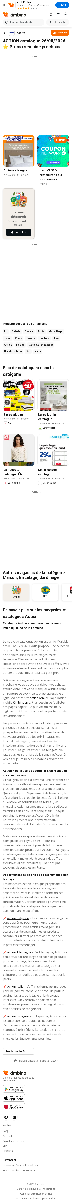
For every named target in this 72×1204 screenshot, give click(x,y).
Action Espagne (18, 1016)
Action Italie (15, 986)
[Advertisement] (36, 94)
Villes (6, 1146)
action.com (37, 698)
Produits (8, 1151)
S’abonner (61, 32)
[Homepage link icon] (15, 1060)
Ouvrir (62, 5)
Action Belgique (18, 918)
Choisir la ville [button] (60, 22)
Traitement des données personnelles (36, 1198)
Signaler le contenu (14, 1141)
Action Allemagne (19, 952)
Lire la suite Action (18, 1051)
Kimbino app (21, 702)
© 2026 (36, 1184)
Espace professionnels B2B (19, 1170)
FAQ (5, 1131)
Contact (7, 1136)
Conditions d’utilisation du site (36, 1193)
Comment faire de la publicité (20, 1165)
